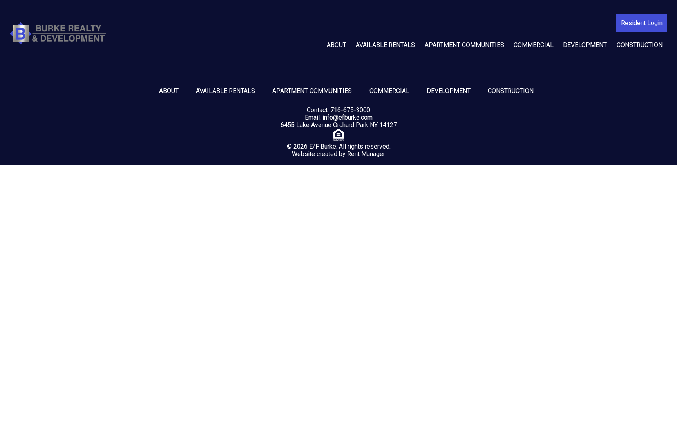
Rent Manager (366, 154)
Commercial (534, 45)
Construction (640, 45)
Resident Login (642, 23)
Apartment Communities (464, 45)
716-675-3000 (350, 110)
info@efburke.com (347, 117)
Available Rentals (385, 45)
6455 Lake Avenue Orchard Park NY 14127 (339, 125)
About (336, 45)
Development (585, 45)
